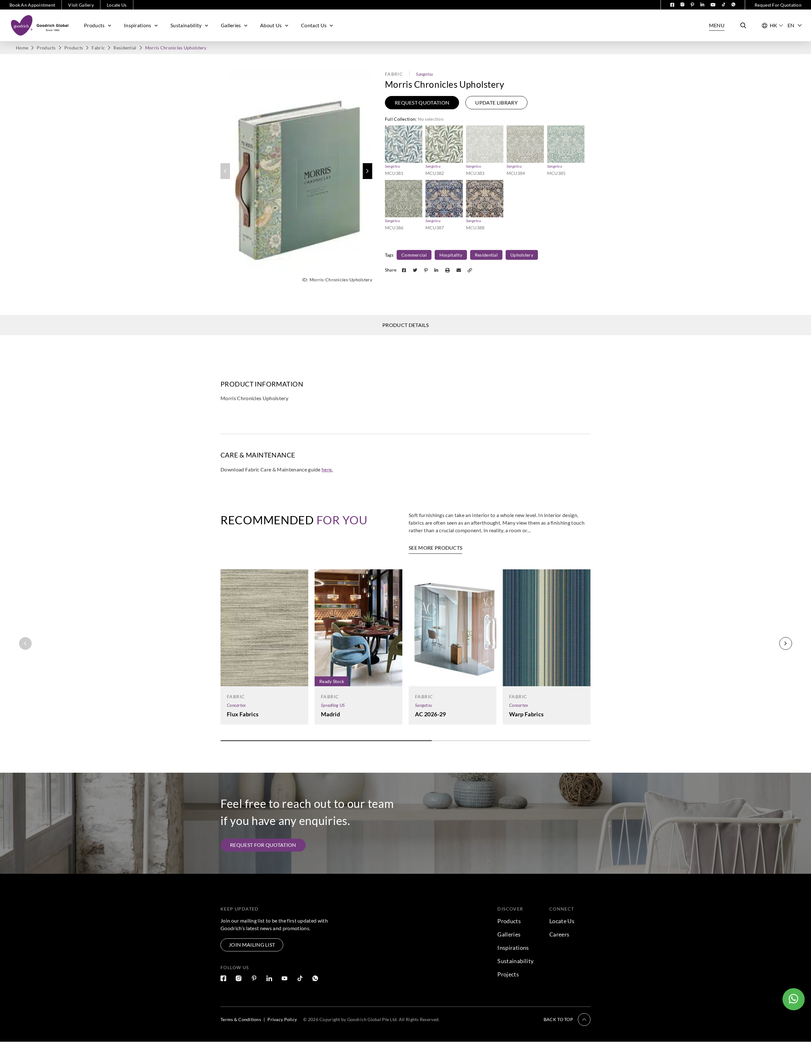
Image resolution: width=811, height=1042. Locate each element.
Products (94, 25)
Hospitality (450, 255)
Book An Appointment (32, 5)
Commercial (414, 255)
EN (791, 25)
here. (327, 469)
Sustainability (185, 25)
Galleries (231, 25)
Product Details (405, 325)
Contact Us (314, 25)
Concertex (236, 705)
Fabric (98, 47)
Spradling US (333, 705)
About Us (271, 25)
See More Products (435, 548)
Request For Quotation (778, 5)
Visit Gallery (81, 5)
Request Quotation (422, 102)
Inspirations (137, 25)
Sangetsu (424, 74)
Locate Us (117, 5)
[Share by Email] (459, 270)
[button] (367, 171)
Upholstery (521, 255)
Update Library (496, 102)
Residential (124, 47)
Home (22, 47)
